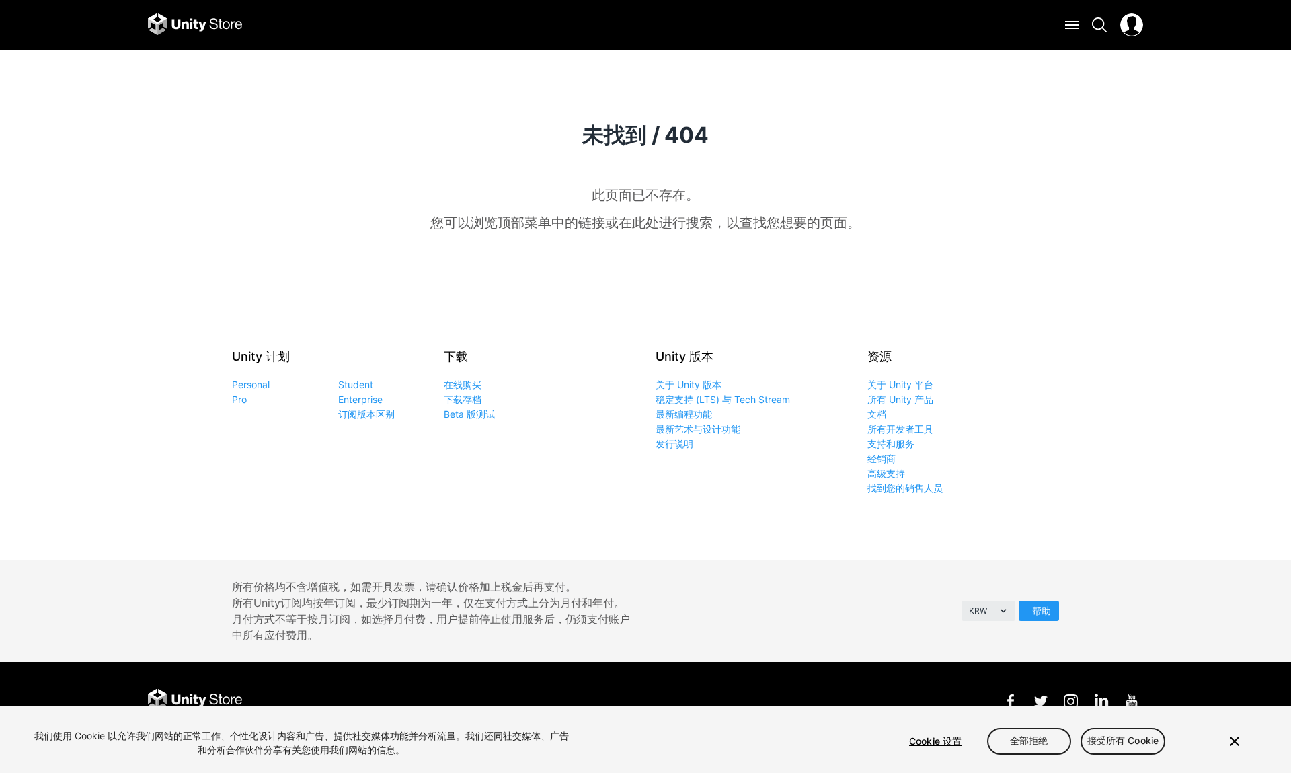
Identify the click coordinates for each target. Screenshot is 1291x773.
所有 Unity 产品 (900, 399)
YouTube (1131, 700)
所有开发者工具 (900, 429)
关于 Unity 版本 (688, 384)
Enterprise (360, 399)
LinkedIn (1101, 700)
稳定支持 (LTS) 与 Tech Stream (723, 399)
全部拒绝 (1029, 741)
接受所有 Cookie (1123, 741)
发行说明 (674, 443)
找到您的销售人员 (905, 488)
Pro (239, 399)
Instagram (1071, 700)
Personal (251, 384)
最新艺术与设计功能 (698, 429)
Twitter (1040, 700)
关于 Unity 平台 (900, 384)
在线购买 (462, 384)
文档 (876, 414)
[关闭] (1234, 741)
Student (355, 384)
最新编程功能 (684, 414)
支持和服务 (890, 443)
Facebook (1010, 700)
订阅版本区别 (366, 414)
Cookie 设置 (935, 741)
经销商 (881, 458)
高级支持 (886, 473)
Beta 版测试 (469, 414)
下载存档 (462, 399)
